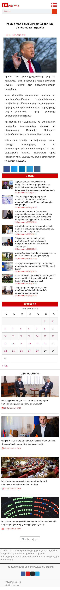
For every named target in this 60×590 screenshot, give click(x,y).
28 (37, 351)
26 (21, 351)
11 (13, 336)
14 (37, 336)
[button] (6, 169)
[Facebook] (23, 574)
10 (5, 336)
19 (21, 343)
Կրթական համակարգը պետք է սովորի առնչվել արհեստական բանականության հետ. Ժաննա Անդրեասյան (34, 229)
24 (5, 351)
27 (29, 351)
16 (53, 336)
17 (5, 343)
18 (13, 343)
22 (45, 343)
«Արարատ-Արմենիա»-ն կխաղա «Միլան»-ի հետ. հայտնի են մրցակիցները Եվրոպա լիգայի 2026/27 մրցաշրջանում (35, 278)
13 (29, 336)
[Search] (54, 11)
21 (37, 343)
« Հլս (5, 365)
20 (29, 343)
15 (45, 336)
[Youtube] (28, 574)
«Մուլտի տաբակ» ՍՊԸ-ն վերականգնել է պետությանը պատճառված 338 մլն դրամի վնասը (35, 266)
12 (21, 336)
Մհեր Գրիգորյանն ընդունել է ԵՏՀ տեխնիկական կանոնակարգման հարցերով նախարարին (31, 290)
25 (13, 351)
